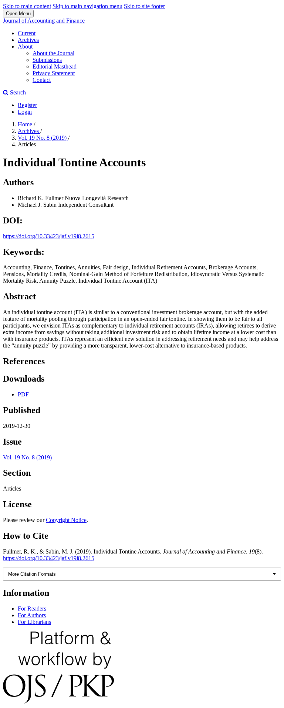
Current (27, 33)
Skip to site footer (144, 6)
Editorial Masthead (55, 66)
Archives (28, 40)
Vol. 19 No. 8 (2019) (43, 137)
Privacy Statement (54, 73)
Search (17, 92)
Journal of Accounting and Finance (44, 20)
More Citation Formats (32, 574)
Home (26, 124)
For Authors (32, 615)
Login (25, 112)
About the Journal (53, 53)
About (25, 46)
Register (27, 105)
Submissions (47, 60)
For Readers (32, 608)
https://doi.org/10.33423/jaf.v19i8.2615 (48, 236)
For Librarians (34, 622)
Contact (42, 80)
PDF (23, 394)
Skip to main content (27, 6)
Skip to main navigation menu (87, 6)
